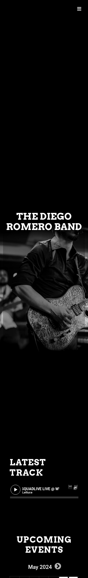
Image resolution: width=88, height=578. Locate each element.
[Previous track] (70, 486)
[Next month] (58, 566)
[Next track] (76, 486)
